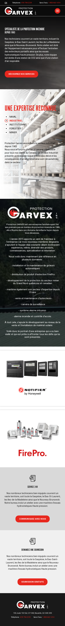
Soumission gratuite (32, 582)
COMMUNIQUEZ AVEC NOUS (32, 519)
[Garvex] (20, 11)
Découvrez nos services (21, 74)
